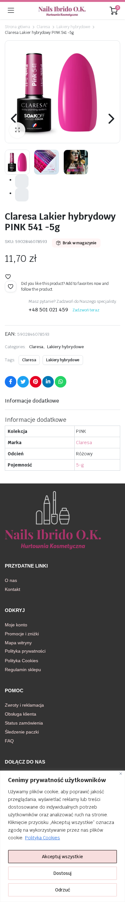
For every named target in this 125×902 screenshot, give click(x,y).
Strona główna (17, 26)
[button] (17, 130)
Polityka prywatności (25, 651)
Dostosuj (62, 873)
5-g (80, 465)
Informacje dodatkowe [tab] (32, 400)
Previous (14, 118)
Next (110, 118)
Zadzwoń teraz (86, 310)
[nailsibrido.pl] (62, 10)
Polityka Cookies (42, 838)
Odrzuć (62, 890)
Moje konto (16, 624)
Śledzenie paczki (22, 731)
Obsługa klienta (20, 714)
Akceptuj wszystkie (62, 856)
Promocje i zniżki (22, 633)
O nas (11, 580)
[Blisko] (120, 773)
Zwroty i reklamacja (24, 705)
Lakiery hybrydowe (73, 26)
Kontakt (12, 589)
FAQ (9, 740)
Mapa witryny (18, 642)
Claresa (43, 26)
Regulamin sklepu (23, 669)
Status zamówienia (24, 723)
